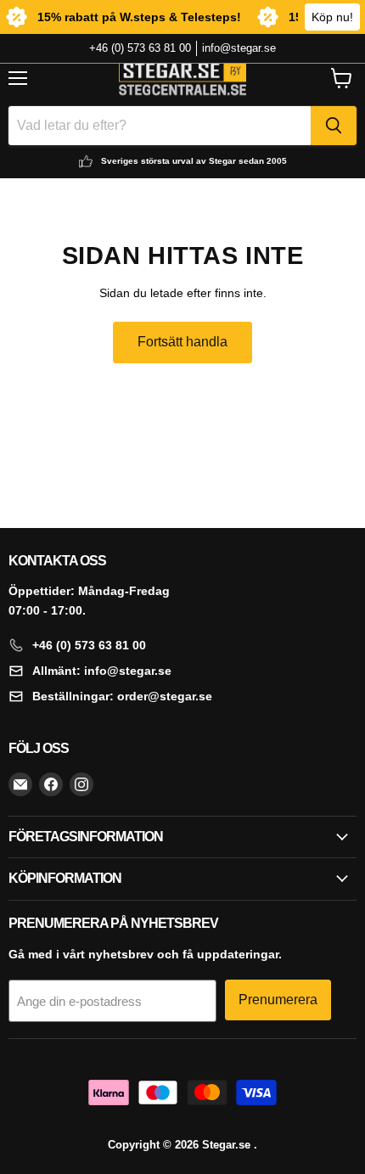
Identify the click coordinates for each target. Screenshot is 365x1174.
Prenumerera (278, 999)
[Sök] (334, 125)
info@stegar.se (239, 48)
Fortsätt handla (182, 341)
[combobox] (159, 125)
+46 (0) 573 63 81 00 (140, 48)
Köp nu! (332, 17)
